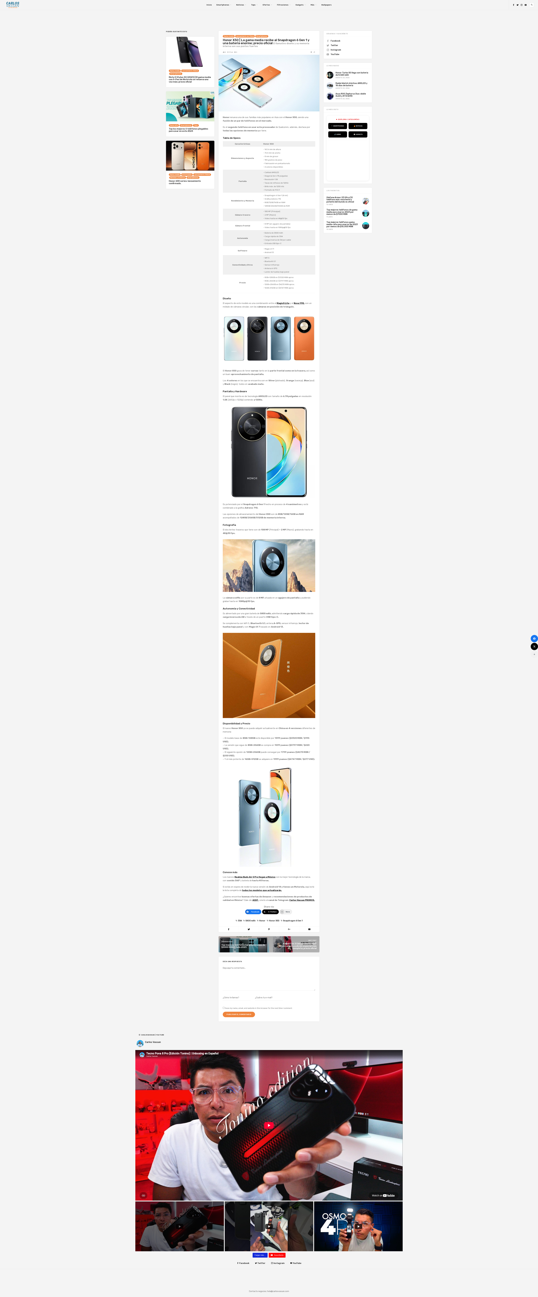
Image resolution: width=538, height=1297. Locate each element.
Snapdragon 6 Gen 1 (293, 921)
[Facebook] (513, 5)
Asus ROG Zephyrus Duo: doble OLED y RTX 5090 (351, 95)
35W (240, 921)
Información (187, 175)
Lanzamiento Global (190, 71)
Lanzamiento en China (245, 36)
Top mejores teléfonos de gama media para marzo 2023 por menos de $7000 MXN (341, 212)
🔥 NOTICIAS (358, 126)
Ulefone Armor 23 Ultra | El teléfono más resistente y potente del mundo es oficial (340, 199)
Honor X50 (274, 921)
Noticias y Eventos (177, 177)
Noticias (240, 5)
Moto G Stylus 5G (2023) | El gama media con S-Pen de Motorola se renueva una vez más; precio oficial (190, 79)
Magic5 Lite (283, 303)
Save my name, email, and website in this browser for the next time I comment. (258, 1008)
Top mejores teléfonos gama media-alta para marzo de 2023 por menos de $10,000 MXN (342, 224)
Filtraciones (282, 5)
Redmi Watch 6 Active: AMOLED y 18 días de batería (351, 84)
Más (312, 5)
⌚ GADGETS (358, 134)
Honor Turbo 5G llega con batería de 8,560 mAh (352, 74)
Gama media (229, 36)
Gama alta (174, 125)
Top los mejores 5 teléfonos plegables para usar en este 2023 (188, 130)
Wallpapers (326, 5)
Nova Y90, (299, 303)
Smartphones (222, 5)
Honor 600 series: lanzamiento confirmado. (185, 182)
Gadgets (299, 5)
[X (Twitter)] (534, 646)
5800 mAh (250, 921)
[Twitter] (517, 5)
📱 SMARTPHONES (337, 126)
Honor (262, 921)
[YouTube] (526, 5)
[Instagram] (521, 5)
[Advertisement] (349, 159)
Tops (253, 5)
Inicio (209, 5)
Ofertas (266, 5)
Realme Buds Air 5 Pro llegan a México (255, 877)
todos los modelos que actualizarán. (262, 890)
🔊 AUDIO (337, 134)
